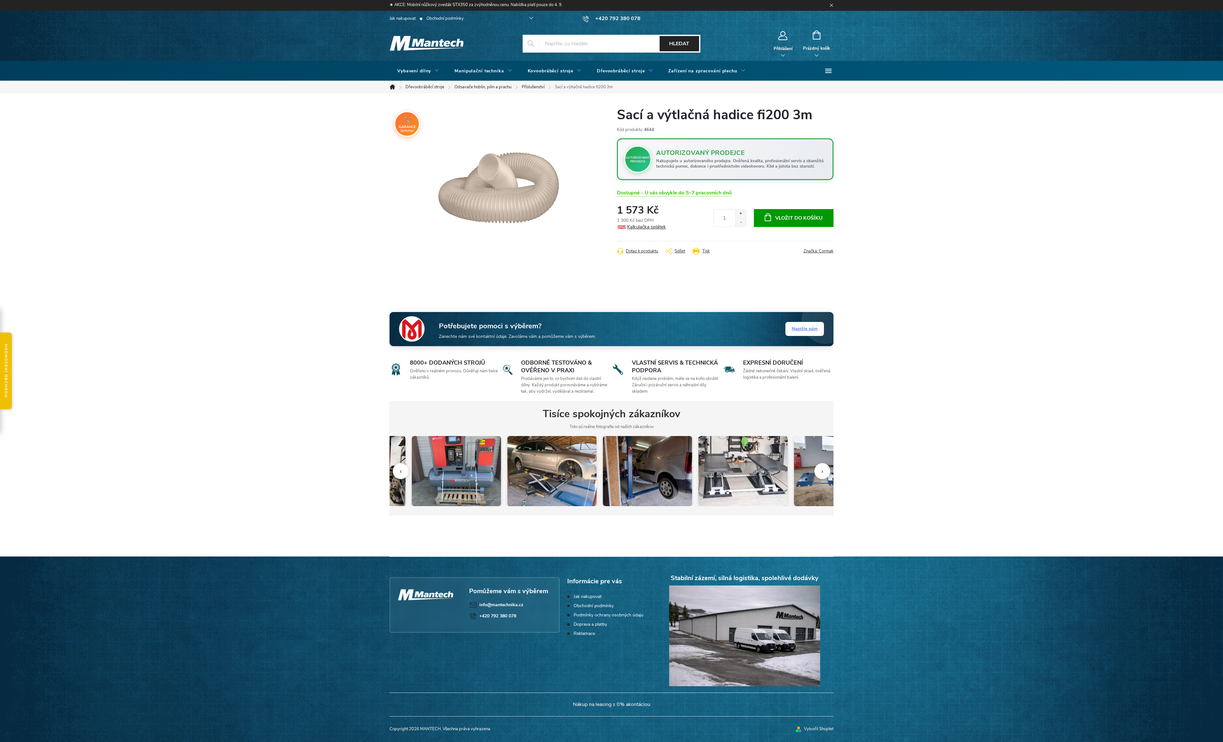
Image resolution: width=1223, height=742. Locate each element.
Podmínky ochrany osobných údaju (608, 615)
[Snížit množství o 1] (740, 222)
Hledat (679, 43)
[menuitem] (418, 71)
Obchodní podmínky (445, 18)
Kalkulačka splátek (646, 227)
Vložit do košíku (799, 218)
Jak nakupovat (403, 18)
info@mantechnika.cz (501, 605)
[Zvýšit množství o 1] (740, 213)
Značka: (818, 251)
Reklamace (584, 633)
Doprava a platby (590, 624)
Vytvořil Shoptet (818, 729)
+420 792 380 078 (497, 616)
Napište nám (805, 329)
